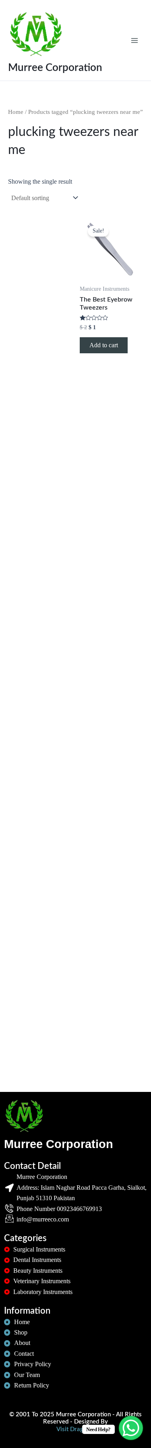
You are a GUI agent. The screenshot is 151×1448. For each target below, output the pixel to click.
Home (15, 112)
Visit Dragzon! (75, 1429)
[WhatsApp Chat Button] (131, 1428)
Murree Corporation (55, 68)
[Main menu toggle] (134, 40)
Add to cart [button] (103, 345)
